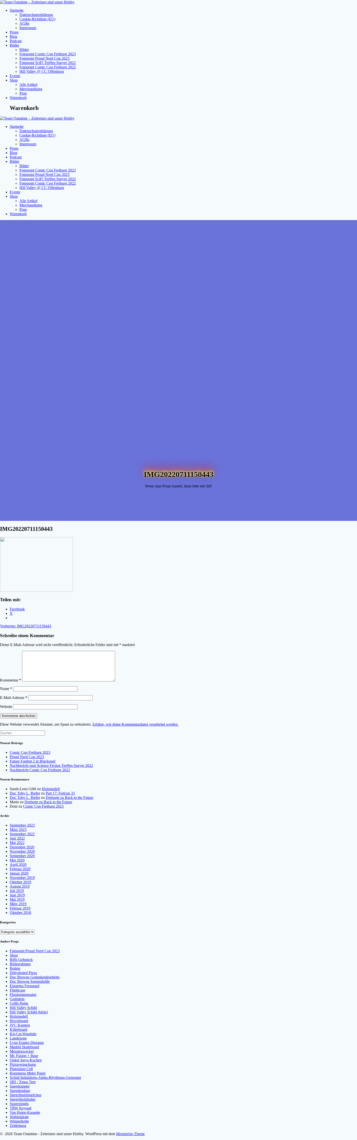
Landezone (18, 1038)
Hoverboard (19, 1021)
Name (6, 689)
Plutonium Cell (21, 1069)
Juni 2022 (17, 838)
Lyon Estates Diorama (27, 1043)
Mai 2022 (17, 843)
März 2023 (18, 830)
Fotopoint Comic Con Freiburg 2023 (47, 54)
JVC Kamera (20, 1025)
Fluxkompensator (23, 994)
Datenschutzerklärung (36, 15)
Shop (14, 80)
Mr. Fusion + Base (24, 1056)
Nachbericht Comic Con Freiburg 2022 (40, 770)
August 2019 (20, 886)
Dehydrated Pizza (23, 973)
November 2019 (22, 878)
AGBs (24, 23)
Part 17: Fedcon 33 (60, 793)
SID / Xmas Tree (23, 1082)
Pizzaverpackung (23, 1064)
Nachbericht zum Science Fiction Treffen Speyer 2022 (51, 765)
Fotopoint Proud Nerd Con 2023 (44, 58)
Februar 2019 (20, 908)
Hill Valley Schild (23, 1008)
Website (6, 707)
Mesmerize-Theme (130, 1134)
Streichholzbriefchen (25, 1095)
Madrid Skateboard (24, 1047)
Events (15, 76)
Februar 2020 (20, 869)
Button (15, 968)
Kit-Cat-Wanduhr (23, 1034)
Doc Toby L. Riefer (25, 793)
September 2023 (22, 825)
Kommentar (10, 680)
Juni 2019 (17, 895)
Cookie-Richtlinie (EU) (37, 19)
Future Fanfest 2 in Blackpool (32, 761)
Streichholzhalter (22, 1099)
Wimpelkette (19, 1121)
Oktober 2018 (20, 912)
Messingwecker (22, 1051)
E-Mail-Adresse (13, 698)
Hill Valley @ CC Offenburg (41, 71)
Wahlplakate (19, 1117)
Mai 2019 (17, 899)
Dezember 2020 (22, 847)
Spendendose (20, 1091)
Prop (23, 93)
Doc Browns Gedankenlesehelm (35, 977)
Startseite (17, 10)
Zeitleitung (18, 1126)
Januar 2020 (19, 873)
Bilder (14, 45)
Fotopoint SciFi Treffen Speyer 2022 (47, 63)
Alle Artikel (28, 84)
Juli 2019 (17, 891)
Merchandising (30, 89)
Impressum (27, 28)
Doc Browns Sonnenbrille (30, 981)
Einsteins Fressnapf (24, 986)
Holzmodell (51, 789)
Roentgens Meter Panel (27, 1073)
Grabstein (17, 999)
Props (14, 32)
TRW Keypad (20, 1108)
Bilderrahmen (20, 964)
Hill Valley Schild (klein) (29, 1012)
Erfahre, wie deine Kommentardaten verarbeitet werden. (135, 724)
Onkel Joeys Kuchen (26, 1060)
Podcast (16, 41)
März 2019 (18, 904)
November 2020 (22, 851)
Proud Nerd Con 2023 (27, 757)
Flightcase (17, 990)
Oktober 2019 (20, 882)
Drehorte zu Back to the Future (69, 798)
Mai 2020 (17, 860)
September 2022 (22, 834)
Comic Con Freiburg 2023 (30, 752)
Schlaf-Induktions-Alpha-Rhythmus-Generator (45, 1077)
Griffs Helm (19, 1003)
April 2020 (18, 864)
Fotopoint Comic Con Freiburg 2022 (47, 67)
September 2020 (22, 856)
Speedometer (20, 1086)
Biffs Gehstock (21, 960)
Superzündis (19, 1104)
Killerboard (18, 1029)
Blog (13, 36)
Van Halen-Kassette (25, 1112)
